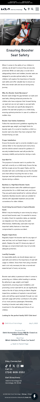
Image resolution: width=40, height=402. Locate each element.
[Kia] (5, 9)
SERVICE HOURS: (26, 2)
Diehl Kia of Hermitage (13, 323)
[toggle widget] (34, 396)
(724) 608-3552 (15, 372)
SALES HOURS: (13, 2)
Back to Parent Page (20, 344)
